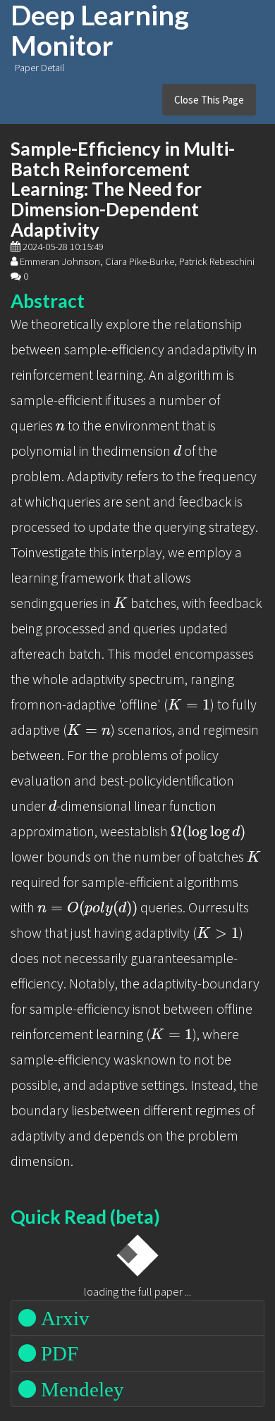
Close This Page (209, 99)
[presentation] (60, 427)
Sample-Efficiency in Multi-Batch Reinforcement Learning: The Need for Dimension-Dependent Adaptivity (123, 188)
